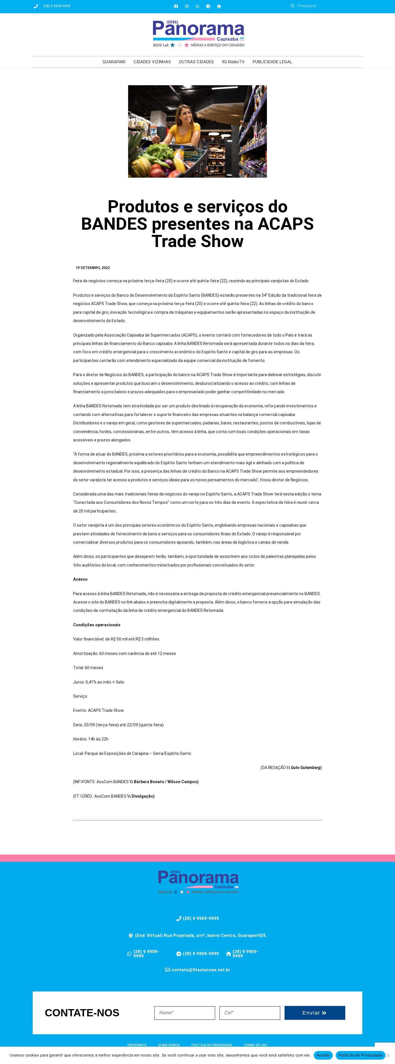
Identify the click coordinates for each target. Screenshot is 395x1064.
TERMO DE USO (255, 1045)
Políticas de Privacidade (361, 1055)
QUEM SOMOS (169, 1045)
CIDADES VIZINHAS (152, 61)
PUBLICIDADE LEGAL (272, 61)
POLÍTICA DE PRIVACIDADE (211, 1045)
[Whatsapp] (197, 6)
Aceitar (323, 1055)
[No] (388, 1055)
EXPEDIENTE (137, 1045)
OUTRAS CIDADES (196, 61)
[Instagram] (187, 6)
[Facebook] (176, 6)
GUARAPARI (114, 61)
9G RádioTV (233, 61)
